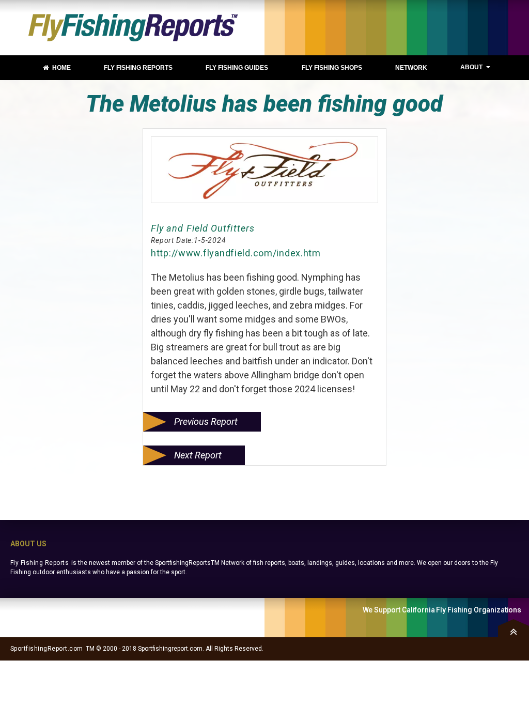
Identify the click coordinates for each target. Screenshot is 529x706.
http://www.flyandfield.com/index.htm (236, 253)
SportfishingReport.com (46, 648)
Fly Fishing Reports (39, 562)
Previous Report (206, 421)
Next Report (198, 455)
